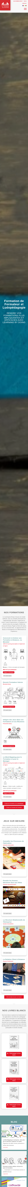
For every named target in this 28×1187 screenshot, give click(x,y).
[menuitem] (24, 3)
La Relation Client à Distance (14, 959)
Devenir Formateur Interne (13, 682)
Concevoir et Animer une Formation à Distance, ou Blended (12, 640)
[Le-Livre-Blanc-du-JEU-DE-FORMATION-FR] (14, 1042)
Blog (25, 1)
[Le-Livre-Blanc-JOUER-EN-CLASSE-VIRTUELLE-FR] (14, 1068)
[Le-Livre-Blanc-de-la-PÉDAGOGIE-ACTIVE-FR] (14, 1093)
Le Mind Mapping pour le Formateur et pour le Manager (12, 759)
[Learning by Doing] (11, 10)
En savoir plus (7, 675)
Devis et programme (9, 706)
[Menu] (24, 9)
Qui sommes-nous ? (18, 1)
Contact (24, 3)
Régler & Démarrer (9, 672)
